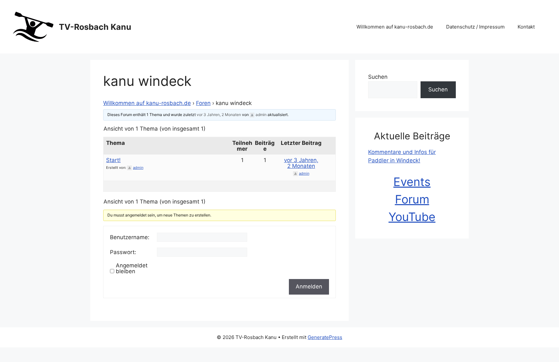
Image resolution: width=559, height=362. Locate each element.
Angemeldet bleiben (132, 268)
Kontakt (526, 27)
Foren (203, 103)
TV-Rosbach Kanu (95, 27)
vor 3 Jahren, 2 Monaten (219, 114)
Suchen (378, 77)
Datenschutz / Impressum (475, 27)
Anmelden (309, 286)
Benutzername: (129, 237)
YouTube (412, 217)
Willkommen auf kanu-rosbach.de (394, 27)
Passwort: (123, 252)
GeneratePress (325, 337)
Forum (412, 199)
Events (412, 182)
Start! (113, 160)
